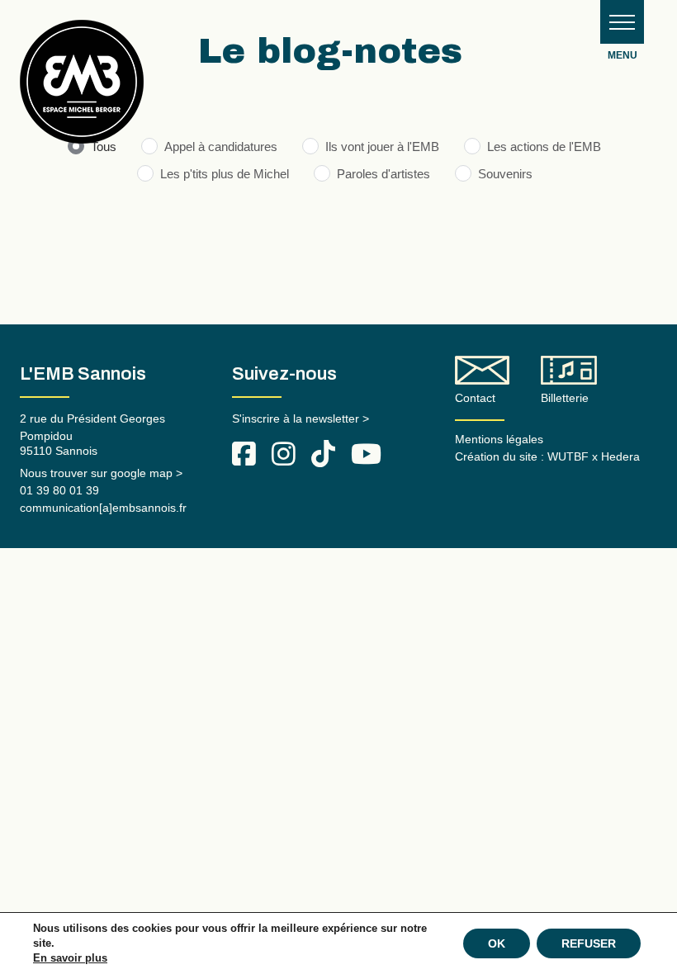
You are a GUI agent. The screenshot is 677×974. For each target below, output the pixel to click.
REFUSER (588, 943)
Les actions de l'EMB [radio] (544, 146)
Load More (338, 249)
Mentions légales (499, 439)
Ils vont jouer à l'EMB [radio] (382, 146)
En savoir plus (70, 958)
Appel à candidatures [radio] (220, 146)
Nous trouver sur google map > (101, 473)
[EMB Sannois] (82, 88)
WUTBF (568, 456)
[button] (622, 22)
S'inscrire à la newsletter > (300, 418)
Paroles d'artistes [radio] (383, 174)
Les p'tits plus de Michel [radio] (224, 174)
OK (496, 943)
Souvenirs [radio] (505, 174)
